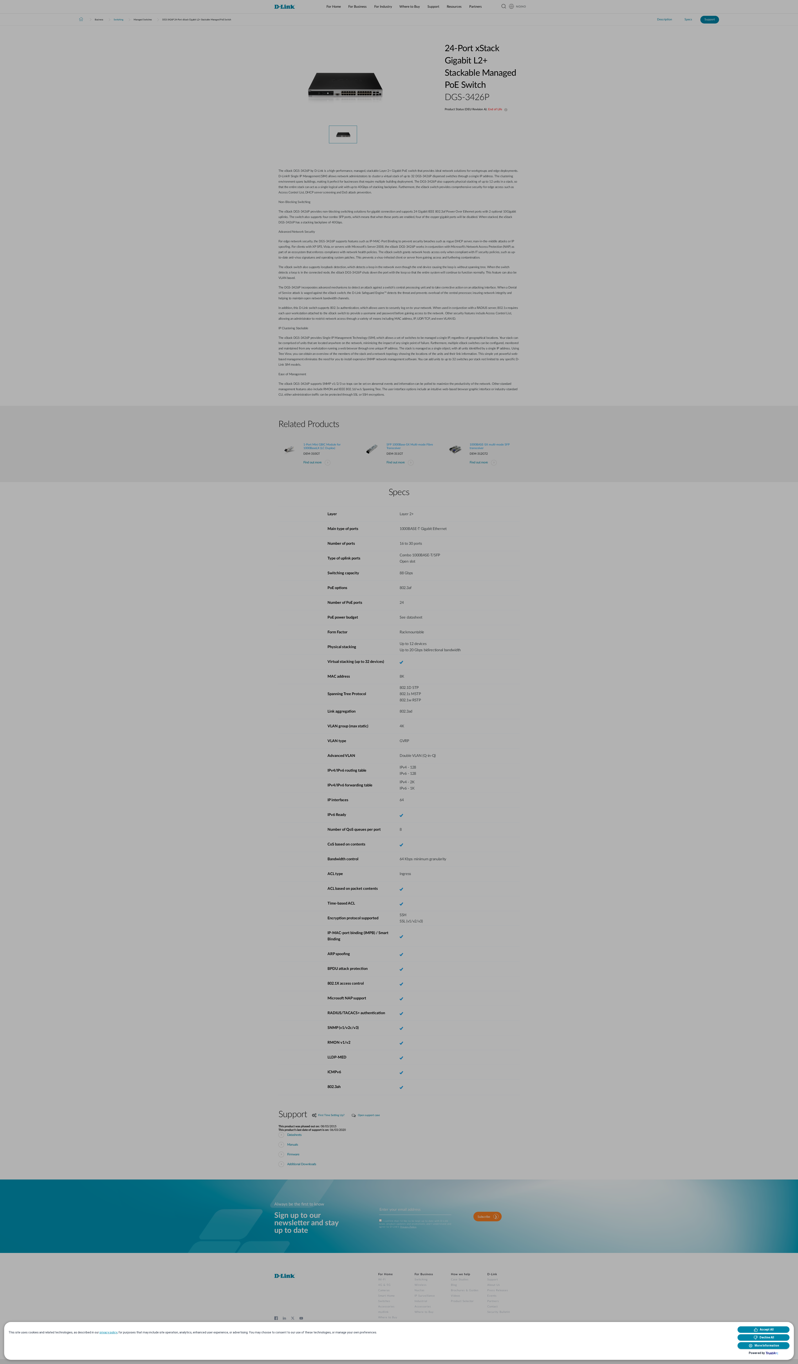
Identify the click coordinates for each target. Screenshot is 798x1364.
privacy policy (108, 1332)
